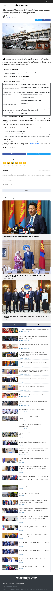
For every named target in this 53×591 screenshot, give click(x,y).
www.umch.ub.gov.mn (34, 143)
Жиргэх (39, 19)
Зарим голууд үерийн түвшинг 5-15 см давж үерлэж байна (32, 486)
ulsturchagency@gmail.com (11, 586)
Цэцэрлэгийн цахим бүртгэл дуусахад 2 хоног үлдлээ (31, 394)
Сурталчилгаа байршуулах (20, 583)
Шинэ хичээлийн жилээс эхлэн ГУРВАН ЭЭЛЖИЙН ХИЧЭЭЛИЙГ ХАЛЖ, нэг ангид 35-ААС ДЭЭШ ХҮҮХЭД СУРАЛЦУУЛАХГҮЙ (33, 354)
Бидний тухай (5, 583)
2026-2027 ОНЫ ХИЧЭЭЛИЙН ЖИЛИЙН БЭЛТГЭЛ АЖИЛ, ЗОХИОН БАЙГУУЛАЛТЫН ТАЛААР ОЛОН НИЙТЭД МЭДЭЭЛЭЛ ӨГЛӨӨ (33, 450)
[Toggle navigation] (5, 5)
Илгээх (26, 190)
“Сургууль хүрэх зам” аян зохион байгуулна (29, 493)
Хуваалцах (46, 19)
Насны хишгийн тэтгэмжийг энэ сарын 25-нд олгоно (31, 566)
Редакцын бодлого (11, 583)
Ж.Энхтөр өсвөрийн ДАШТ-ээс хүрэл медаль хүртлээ (31, 409)
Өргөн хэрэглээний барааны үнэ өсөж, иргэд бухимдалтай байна (34, 329)
